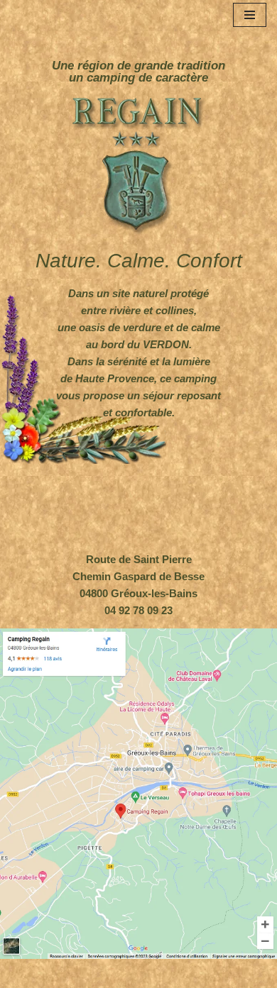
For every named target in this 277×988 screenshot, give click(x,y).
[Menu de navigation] (249, 15)
